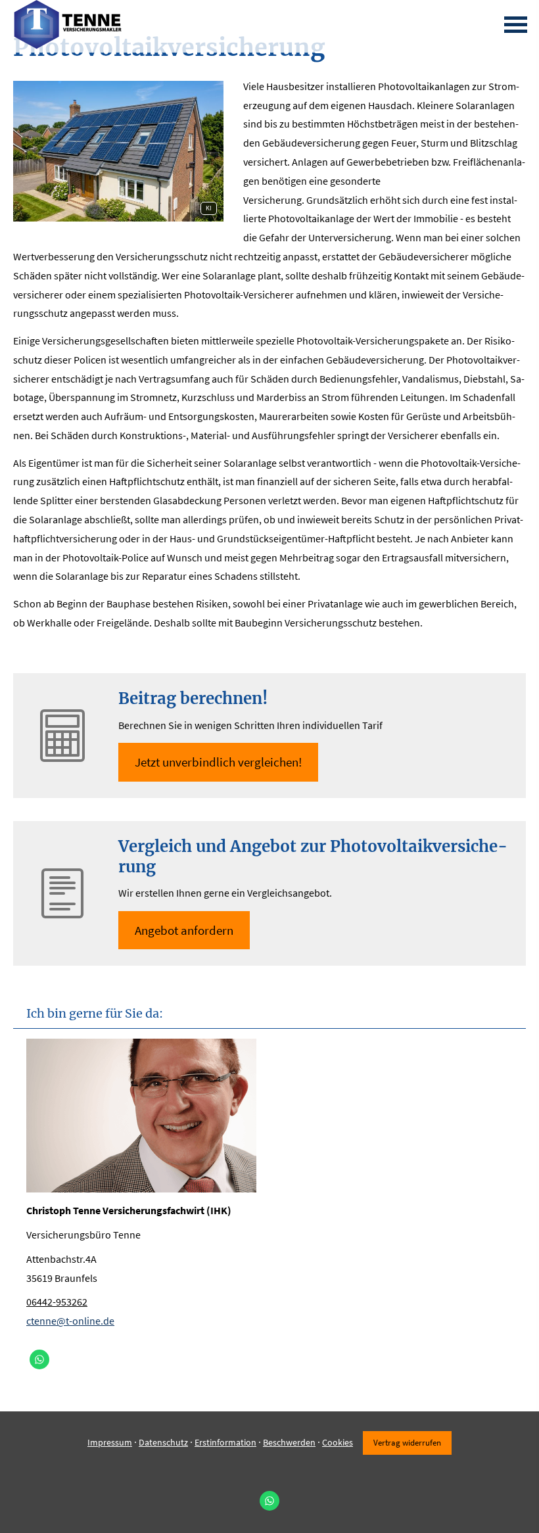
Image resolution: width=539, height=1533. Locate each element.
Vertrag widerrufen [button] (407, 1442)
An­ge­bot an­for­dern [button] (184, 930)
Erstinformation (225, 1442)
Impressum (109, 1442)
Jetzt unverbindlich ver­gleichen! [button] (218, 762)
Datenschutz (163, 1442)
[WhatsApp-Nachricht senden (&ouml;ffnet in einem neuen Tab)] (39, 1359)
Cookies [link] (337, 1442)
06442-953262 (56, 1301)
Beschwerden (289, 1442)
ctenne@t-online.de (70, 1320)
